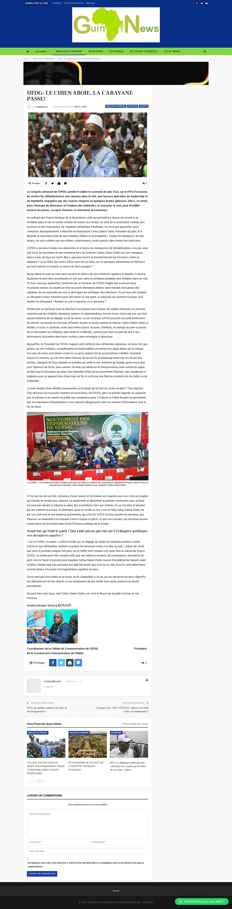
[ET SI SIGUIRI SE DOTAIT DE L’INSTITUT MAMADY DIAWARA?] (87, 744)
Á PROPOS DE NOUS (74, 3)
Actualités (41, 51)
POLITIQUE (132, 106)
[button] (202, 901)
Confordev (147, 902)
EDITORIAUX (116, 51)
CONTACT (57, 3)
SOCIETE (143, 106)
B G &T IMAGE (172, 51)
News (116, 890)
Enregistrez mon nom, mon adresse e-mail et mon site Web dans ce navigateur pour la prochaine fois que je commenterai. (86, 865)
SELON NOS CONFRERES (144, 51)
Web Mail (90, 3)
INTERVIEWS (96, 51)
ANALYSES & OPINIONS (69, 51)
